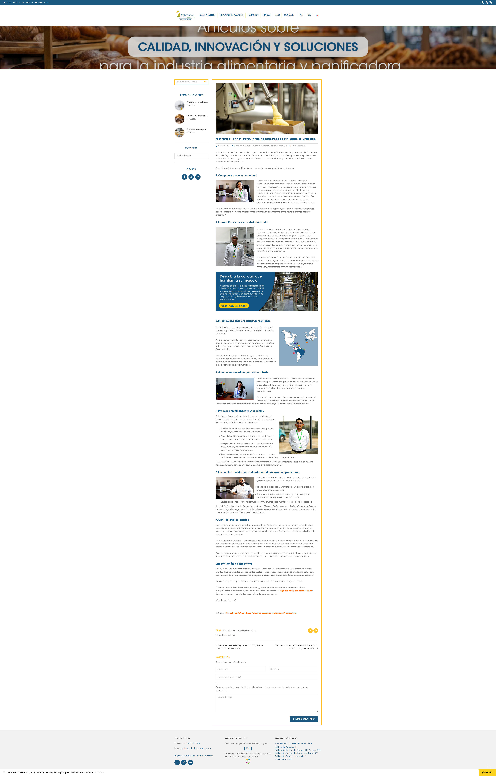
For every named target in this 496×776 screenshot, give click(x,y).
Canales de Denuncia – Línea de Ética (293, 744)
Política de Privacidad (285, 747)
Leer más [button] (99, 773)
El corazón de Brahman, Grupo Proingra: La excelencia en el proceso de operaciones (261, 613)
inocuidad (220, 635)
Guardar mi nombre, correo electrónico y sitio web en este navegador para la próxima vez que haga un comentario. (262, 689)
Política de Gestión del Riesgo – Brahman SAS (296, 753)
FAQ (301, 15)
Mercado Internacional (231, 15)
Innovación (240, 146)
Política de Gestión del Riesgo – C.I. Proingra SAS (298, 750)
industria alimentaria (246, 631)
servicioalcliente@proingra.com (37, 2)
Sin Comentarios (298, 146)
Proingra (255, 146)
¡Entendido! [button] (487, 773)
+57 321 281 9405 (13, 2)
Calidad (232, 631)
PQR (309, 15)
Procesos (230, 635)
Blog (277, 15)
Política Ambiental (284, 759)
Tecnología (283, 146)
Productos (253, 15)
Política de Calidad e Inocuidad (290, 756)
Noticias (248, 146)
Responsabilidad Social (268, 146)
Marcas (266, 15)
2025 (225, 631)
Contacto (289, 15)
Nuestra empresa (207, 15)
